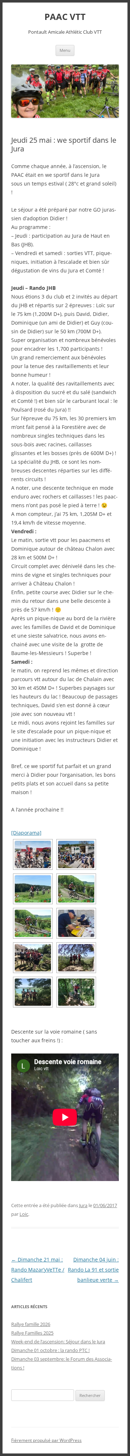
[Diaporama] (26, 832)
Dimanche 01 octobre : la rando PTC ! (50, 1350)
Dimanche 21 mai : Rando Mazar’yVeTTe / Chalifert (37, 1269)
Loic (24, 1214)
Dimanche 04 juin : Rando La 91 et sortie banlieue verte (93, 1269)
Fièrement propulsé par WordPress (46, 1440)
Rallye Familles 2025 (32, 1333)
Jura (83, 1205)
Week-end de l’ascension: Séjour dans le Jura (58, 1341)
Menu (65, 50)
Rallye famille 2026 (30, 1324)
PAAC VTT (65, 16)
